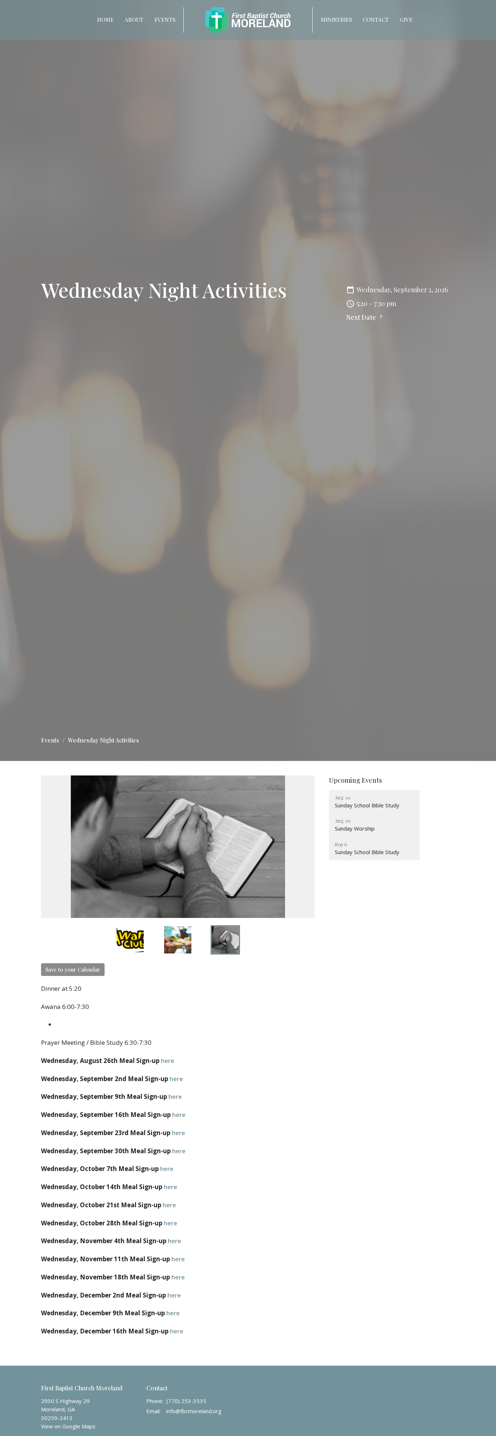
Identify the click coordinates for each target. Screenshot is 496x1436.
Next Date (362, 317)
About (134, 19)
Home (105, 19)
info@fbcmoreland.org (193, 1411)
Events (164, 19)
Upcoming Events (355, 780)
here (167, 1060)
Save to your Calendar (72, 969)
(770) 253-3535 (186, 1400)
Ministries (336, 19)
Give (406, 19)
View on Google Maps (68, 1426)
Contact (376, 19)
